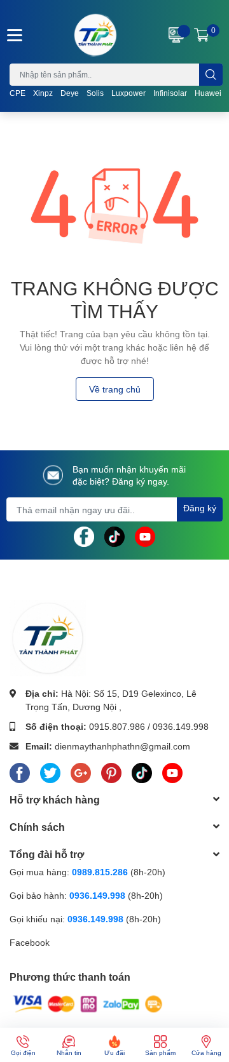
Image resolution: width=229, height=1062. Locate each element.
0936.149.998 (181, 726)
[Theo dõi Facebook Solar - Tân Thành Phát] (84, 535)
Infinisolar (170, 93)
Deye (69, 93)
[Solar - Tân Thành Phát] (95, 35)
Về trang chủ (115, 389)
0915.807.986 (117, 726)
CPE (17, 93)
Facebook (30, 942)
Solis (95, 93)
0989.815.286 (100, 871)
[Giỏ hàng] (201, 35)
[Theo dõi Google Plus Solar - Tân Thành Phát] (81, 770)
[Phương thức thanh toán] (88, 1003)
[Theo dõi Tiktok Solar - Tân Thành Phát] (114, 535)
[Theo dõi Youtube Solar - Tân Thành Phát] (145, 535)
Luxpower (128, 93)
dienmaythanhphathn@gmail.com (122, 746)
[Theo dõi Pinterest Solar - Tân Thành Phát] (111, 770)
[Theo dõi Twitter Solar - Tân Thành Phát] (50, 770)
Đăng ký (199, 507)
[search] (211, 75)
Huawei (208, 93)
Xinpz (43, 93)
